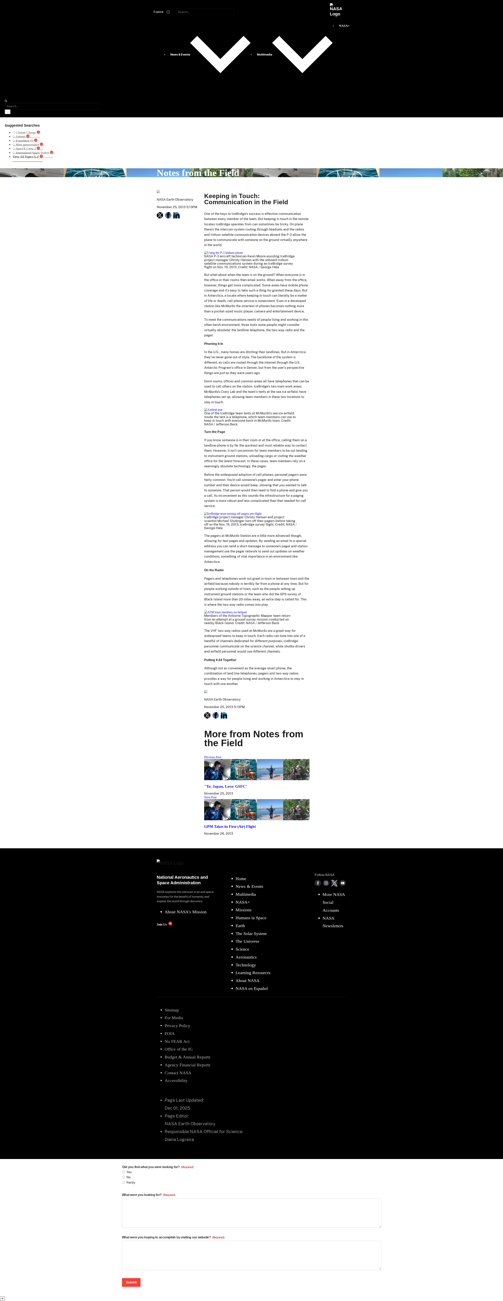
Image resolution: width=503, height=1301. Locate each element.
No (128, 1177)
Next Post (210, 797)
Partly (130, 1182)
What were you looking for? (148, 1195)
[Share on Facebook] (168, 215)
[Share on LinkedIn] (176, 215)
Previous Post (212, 757)
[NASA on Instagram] (326, 883)
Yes (129, 1172)
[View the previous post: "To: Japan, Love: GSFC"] (257, 779)
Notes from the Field (198, 172)
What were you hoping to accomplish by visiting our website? (173, 1237)
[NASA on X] (334, 883)
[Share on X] (160, 215)
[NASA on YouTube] (343, 883)
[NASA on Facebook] (318, 883)
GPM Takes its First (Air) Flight (230, 826)
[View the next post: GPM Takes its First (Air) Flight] (257, 819)
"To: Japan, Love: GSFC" (226, 786)
